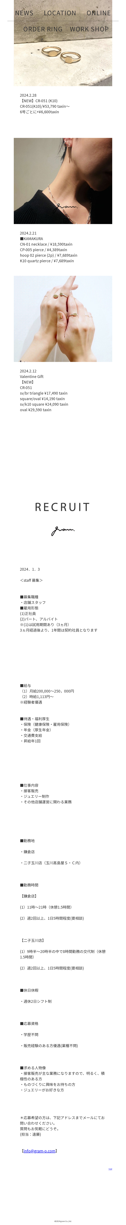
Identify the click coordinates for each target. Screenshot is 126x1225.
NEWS (24, 12)
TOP (110, 1169)
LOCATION (60, 12)
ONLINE (99, 12)
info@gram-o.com (39, 1150)
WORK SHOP (89, 28)
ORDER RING (43, 28)
